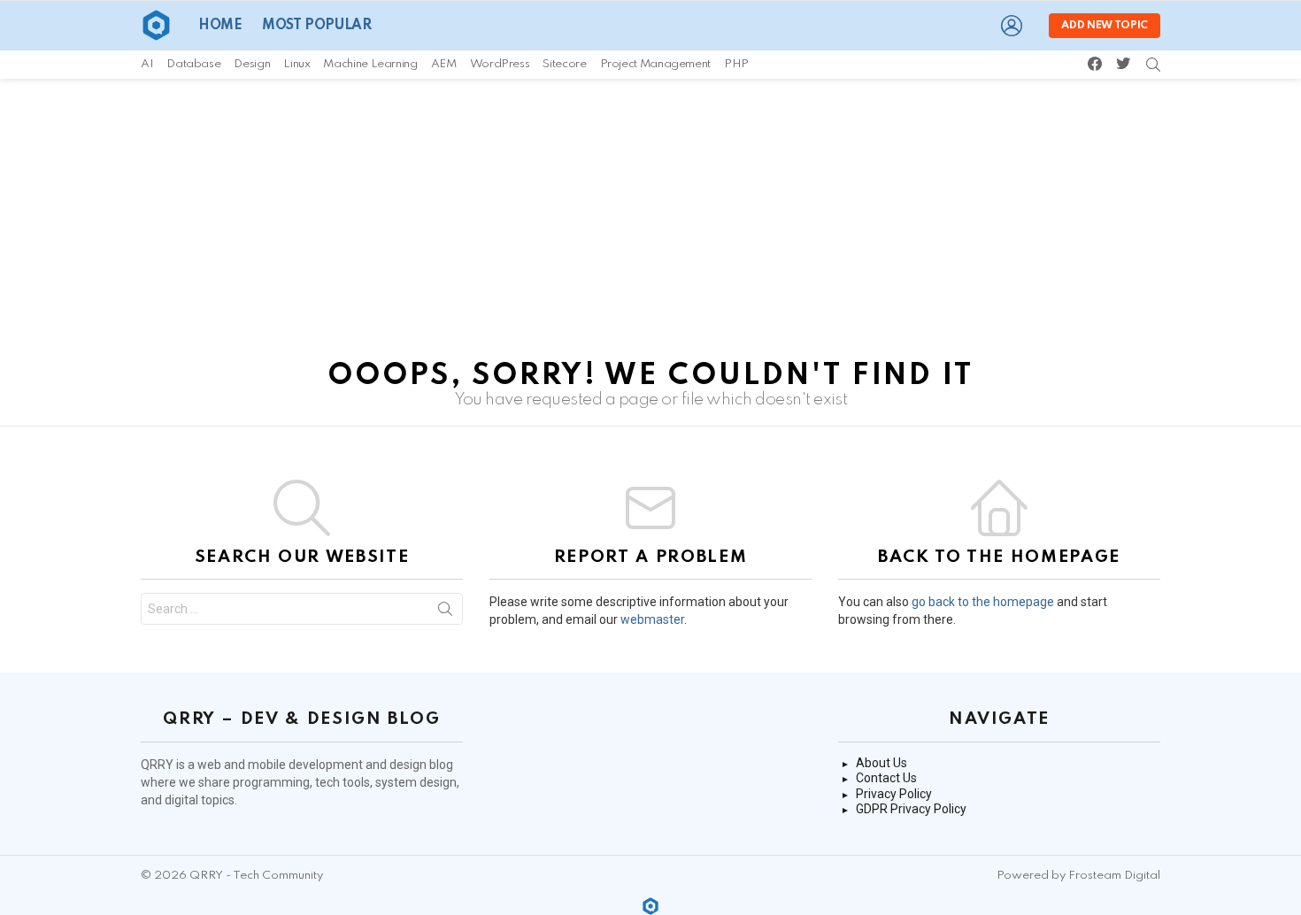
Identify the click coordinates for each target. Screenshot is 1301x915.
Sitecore (564, 64)
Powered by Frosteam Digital (1078, 875)
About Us (881, 763)
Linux (296, 64)
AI (147, 64)
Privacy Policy (894, 794)
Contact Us (886, 778)
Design (252, 64)
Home (220, 26)
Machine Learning (370, 64)
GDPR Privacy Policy (911, 809)
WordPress (500, 64)
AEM (444, 64)
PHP (736, 64)
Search (445, 612)
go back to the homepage (983, 602)
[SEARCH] (1153, 64)
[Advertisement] (650, 211)
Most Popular (316, 26)
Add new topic (1104, 25)
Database (193, 64)
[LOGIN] (1011, 25)
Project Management (656, 64)
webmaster (652, 619)
